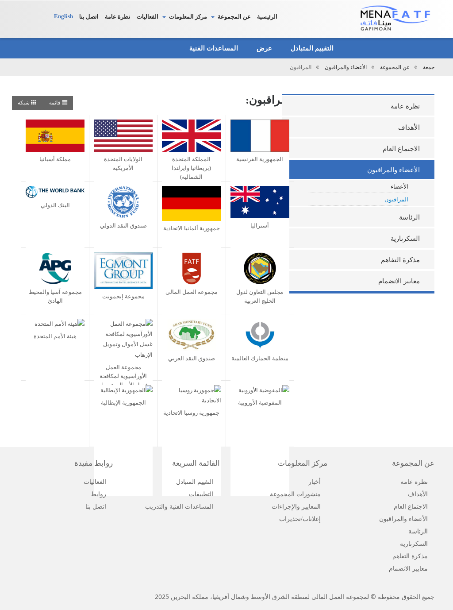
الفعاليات (147, 16)
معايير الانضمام (399, 281)
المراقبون (396, 199)
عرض (263, 48)
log (46, 18)
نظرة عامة (118, 16)
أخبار (314, 482)
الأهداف (409, 127)
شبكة (24, 103)
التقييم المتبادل (311, 48)
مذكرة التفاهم (400, 259)
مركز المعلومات (188, 16)
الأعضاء (399, 186)
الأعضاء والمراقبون (346, 67)
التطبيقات (201, 494)
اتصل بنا (89, 16)
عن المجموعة (234, 16)
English (63, 16)
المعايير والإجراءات (296, 506)
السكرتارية (405, 238)
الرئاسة (409, 217)
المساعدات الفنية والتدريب (179, 506)
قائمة (55, 103)
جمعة (428, 67)
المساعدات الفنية (213, 48)
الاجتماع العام (401, 148)
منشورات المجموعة (295, 494)
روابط (98, 494)
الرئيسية (267, 16)
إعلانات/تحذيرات (300, 519)
